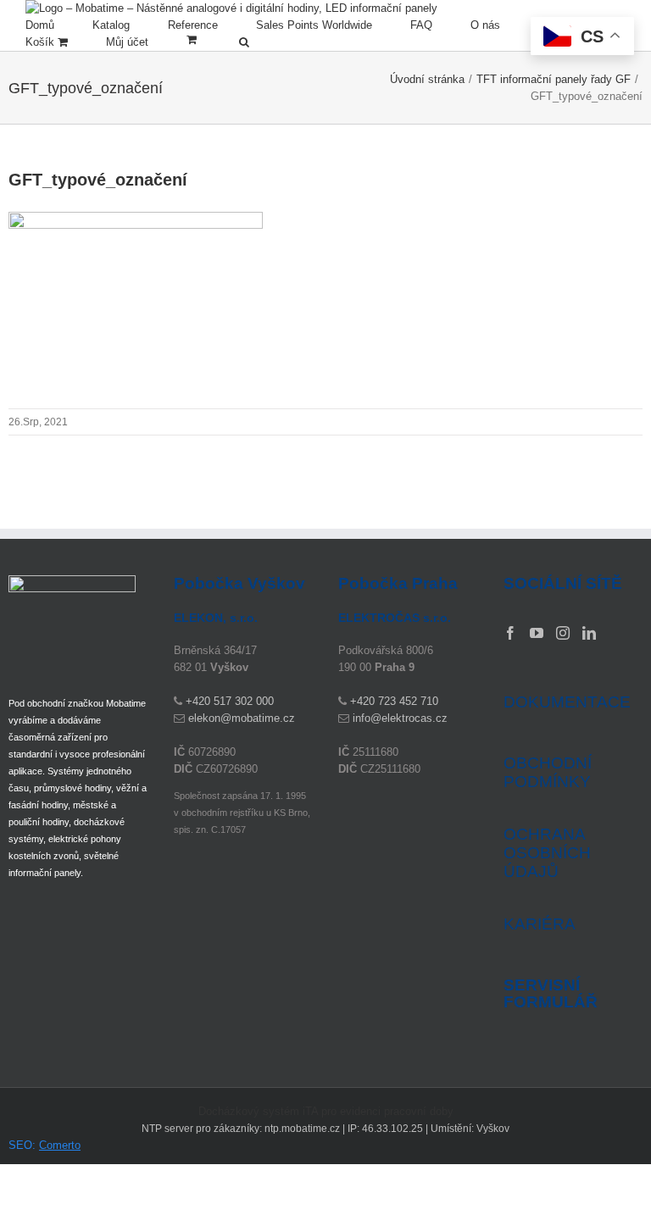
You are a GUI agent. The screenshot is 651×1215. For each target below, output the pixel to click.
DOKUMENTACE (567, 702)
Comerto (60, 1145)
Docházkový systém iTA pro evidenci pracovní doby (325, 1111)
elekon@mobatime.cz (241, 718)
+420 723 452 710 (394, 701)
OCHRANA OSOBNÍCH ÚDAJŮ (547, 852)
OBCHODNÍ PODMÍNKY (548, 772)
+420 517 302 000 (230, 701)
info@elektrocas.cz (400, 718)
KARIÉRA (540, 924)
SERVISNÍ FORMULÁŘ (551, 994)
